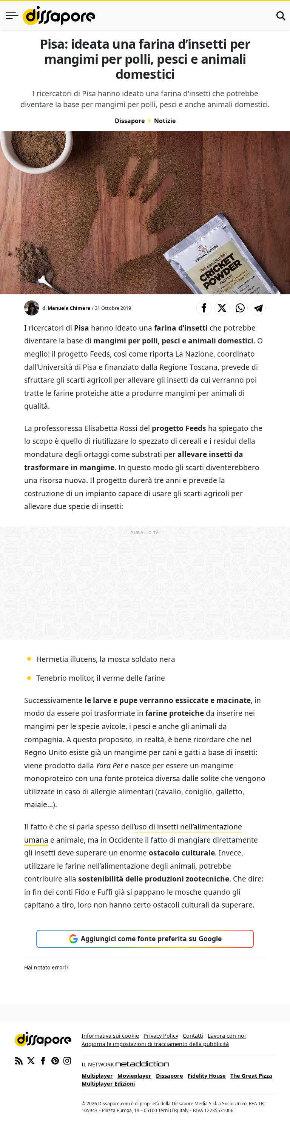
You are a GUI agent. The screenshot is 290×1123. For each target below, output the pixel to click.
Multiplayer (97, 1075)
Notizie (165, 121)
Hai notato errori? (46, 967)
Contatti (193, 1035)
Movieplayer (134, 1075)
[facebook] (43, 1060)
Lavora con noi (227, 1035)
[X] (31, 1060)
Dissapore (130, 121)
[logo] (59, 15)
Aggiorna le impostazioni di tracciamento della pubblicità (155, 1044)
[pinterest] (55, 1060)
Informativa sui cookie (110, 1035)
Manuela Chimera (69, 308)
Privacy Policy (160, 1035)
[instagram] (67, 1060)
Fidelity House (207, 1075)
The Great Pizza (251, 1075)
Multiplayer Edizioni (108, 1083)
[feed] (19, 1060)
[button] (203, 307)
